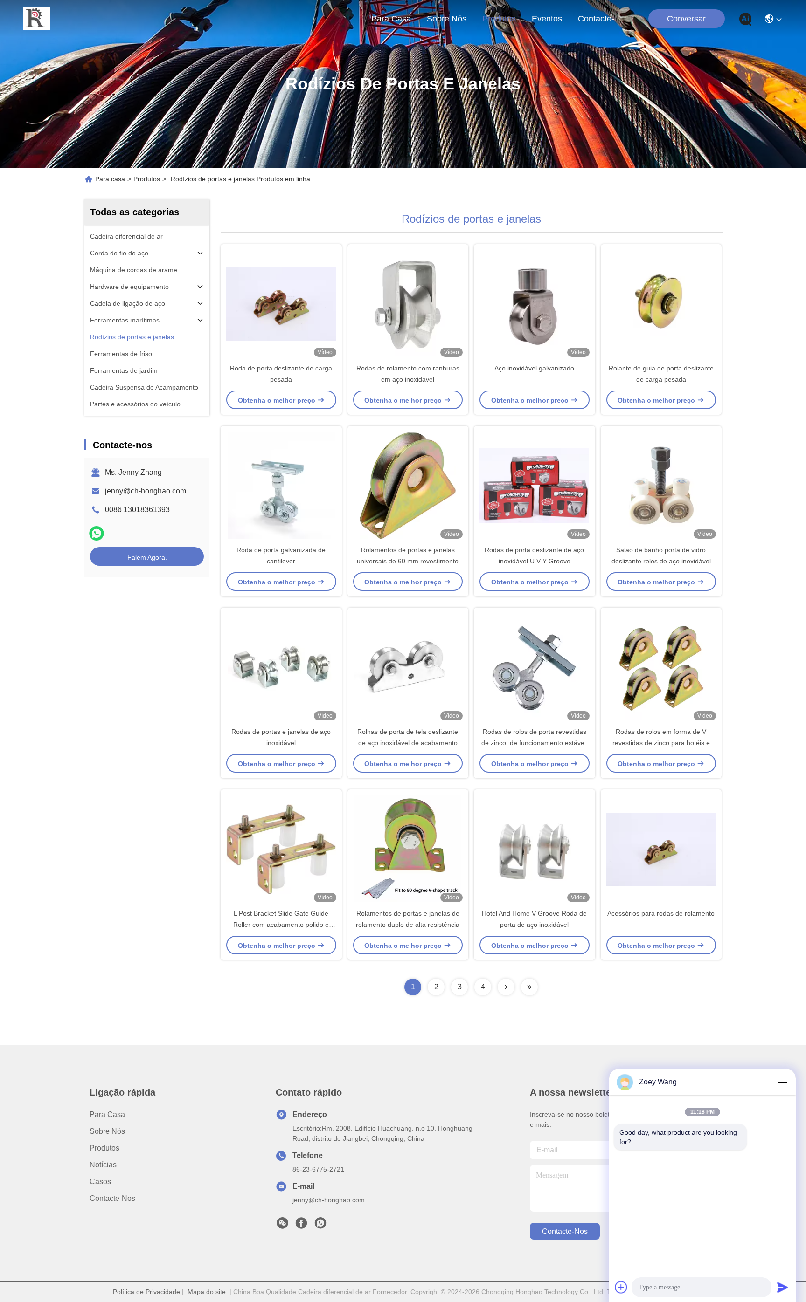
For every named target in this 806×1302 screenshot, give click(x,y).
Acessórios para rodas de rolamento (661, 913)
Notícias (103, 1165)
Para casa (391, 18)
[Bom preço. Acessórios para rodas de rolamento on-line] (661, 848)
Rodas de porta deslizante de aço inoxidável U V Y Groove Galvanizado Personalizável (534, 561)
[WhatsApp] (96, 533)
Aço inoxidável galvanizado (534, 368)
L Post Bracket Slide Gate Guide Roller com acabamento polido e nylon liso (281, 924)
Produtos (499, 18)
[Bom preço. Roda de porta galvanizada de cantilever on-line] (281, 485)
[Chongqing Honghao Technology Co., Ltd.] (36, 18)
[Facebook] (301, 1225)
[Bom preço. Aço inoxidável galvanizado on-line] (534, 303)
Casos (100, 1182)
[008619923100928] (320, 1225)
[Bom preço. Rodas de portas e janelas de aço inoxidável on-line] (281, 666)
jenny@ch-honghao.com (145, 491)
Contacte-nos (600, 18)
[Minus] (782, 1082)
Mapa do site (207, 1291)
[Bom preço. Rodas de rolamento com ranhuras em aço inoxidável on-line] (408, 303)
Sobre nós (446, 18)
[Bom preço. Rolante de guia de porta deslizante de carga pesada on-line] (661, 303)
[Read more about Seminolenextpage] (506, 987)
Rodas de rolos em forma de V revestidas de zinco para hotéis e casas (661, 743)
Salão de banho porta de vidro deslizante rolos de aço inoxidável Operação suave (661, 561)
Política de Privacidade (146, 1291)
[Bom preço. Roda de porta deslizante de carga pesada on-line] (281, 303)
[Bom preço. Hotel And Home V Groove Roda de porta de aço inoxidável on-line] (534, 848)
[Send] (782, 1287)
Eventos (547, 18)
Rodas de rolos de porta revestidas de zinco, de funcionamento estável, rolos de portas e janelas (534, 743)
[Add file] (621, 1287)
